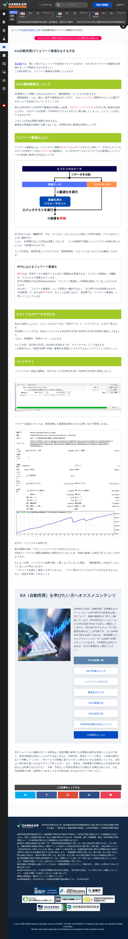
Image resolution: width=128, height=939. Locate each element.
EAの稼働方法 (96, 703)
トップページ (46, 5)
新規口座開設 (102, 5)
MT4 (43, 292)
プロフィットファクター (82, 107)
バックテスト (87, 97)
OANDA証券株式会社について (96, 724)
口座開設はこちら (96, 735)
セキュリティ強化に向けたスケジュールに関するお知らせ (68, 38)
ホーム (14, 30)
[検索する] (57, 5)
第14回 (18, 63)
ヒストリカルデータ (71, 147)
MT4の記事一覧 (96, 660)
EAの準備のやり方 (96, 671)
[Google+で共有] (68, 795)
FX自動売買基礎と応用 (30, 30)
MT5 (19, 273)
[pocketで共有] (110, 795)
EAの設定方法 (96, 713)
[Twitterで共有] (25, 795)
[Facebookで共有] (46, 795)
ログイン (121, 5)
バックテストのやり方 (96, 681)
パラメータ (45, 151)
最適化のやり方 (96, 692)
